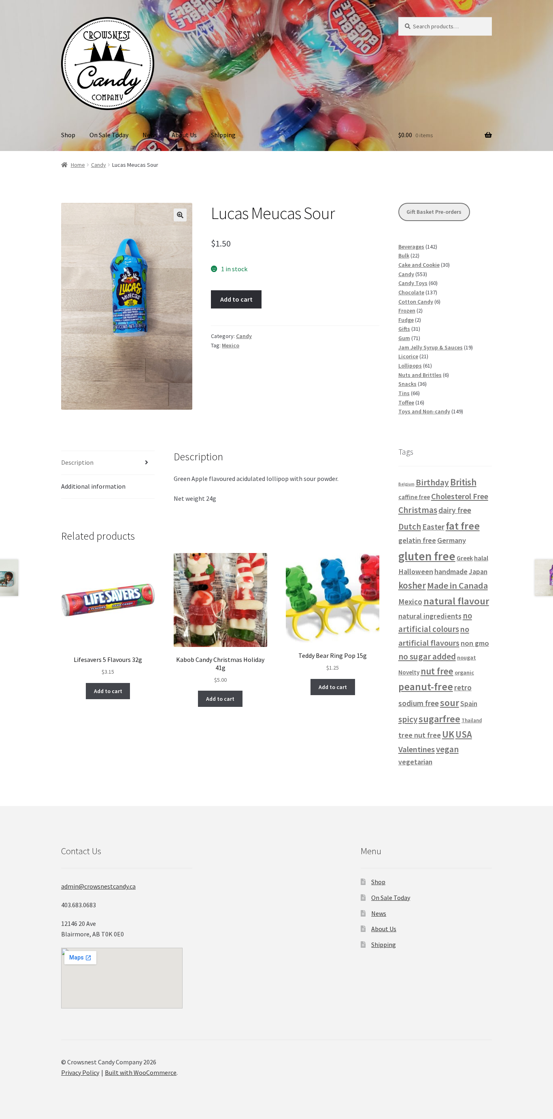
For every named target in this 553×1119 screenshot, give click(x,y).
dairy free (454, 510)
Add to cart (236, 299)
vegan (447, 749)
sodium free (418, 703)
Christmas (417, 509)
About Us (184, 135)
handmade (451, 571)
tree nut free (419, 735)
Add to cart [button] (108, 691)
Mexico (230, 345)
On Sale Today (108, 135)
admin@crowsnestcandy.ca (98, 886)
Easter (433, 527)
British (463, 482)
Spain (468, 703)
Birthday (432, 482)
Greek (465, 558)
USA (463, 734)
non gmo (475, 643)
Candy (98, 164)
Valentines (416, 749)
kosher (412, 585)
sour (449, 702)
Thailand (472, 720)
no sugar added (427, 656)
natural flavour (456, 601)
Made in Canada (457, 585)
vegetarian (415, 761)
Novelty (408, 672)
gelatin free (417, 540)
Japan (478, 571)
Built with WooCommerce (141, 1072)
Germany (451, 540)
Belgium (406, 484)
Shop (68, 135)
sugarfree (439, 719)
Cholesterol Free (459, 496)
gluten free (426, 556)
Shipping (223, 135)
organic (464, 672)
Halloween (415, 571)
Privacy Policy (80, 1072)
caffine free (414, 497)
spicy (407, 719)
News (150, 135)
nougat (466, 657)
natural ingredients (430, 616)
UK (448, 734)
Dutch (409, 526)
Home (78, 164)
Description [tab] (77, 462)
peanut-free (425, 686)
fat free (463, 525)
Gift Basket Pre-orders (434, 211)
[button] (180, 214)
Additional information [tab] (93, 486)
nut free (437, 671)
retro (463, 687)
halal (481, 558)
